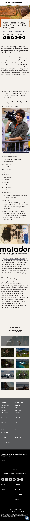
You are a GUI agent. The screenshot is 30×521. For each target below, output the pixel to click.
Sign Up (24, 267)
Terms (17, 271)
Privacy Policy (24, 271)
